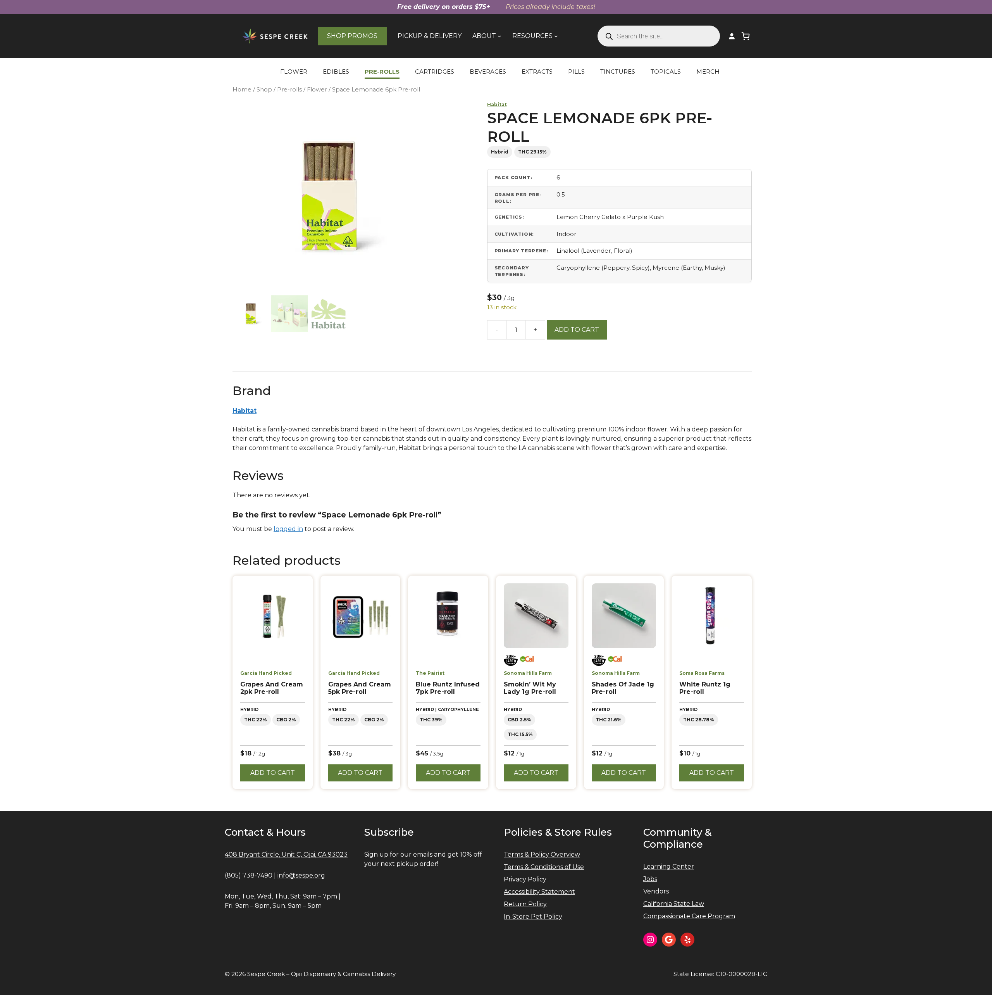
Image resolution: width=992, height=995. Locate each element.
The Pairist (430, 673)
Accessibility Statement (539, 891)
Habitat (497, 104)
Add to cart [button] (272, 772)
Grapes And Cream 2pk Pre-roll (271, 688)
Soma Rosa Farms (702, 673)
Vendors (656, 891)
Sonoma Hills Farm (528, 673)
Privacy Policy (525, 879)
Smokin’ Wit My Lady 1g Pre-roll (530, 688)
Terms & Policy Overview (542, 854)
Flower (293, 71)
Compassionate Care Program (689, 916)
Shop (264, 89)
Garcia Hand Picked (266, 673)
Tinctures (617, 71)
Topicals (666, 71)
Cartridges (434, 71)
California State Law (673, 903)
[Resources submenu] (556, 36)
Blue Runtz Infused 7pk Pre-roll (448, 688)
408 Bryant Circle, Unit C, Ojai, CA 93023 (286, 854)
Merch (708, 71)
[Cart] (745, 36)
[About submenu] (499, 36)
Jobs (650, 879)
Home (241, 89)
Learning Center (668, 866)
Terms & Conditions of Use (544, 867)
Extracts (537, 71)
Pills (576, 71)
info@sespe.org (301, 875)
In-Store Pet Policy (533, 916)
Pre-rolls (382, 71)
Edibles (336, 71)
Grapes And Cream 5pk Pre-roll (359, 688)
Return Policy (525, 904)
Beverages (488, 71)
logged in (288, 529)
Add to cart (577, 329)
